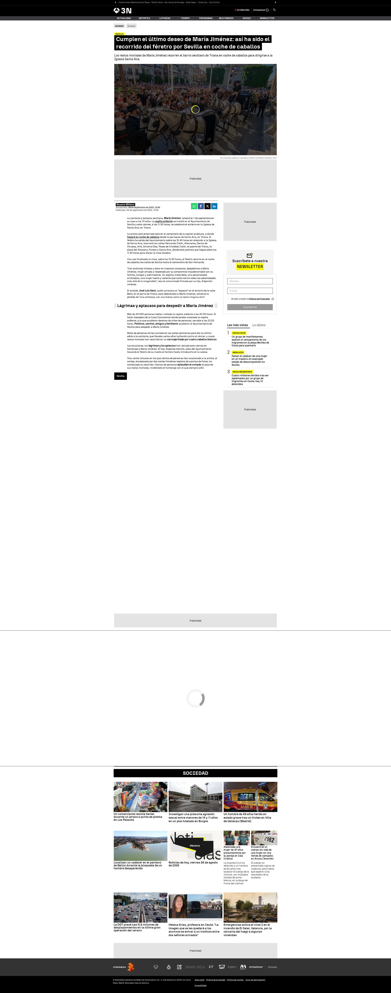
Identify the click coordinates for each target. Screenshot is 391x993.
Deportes (144, 18)
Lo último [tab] (258, 325)
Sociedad (195, 773)
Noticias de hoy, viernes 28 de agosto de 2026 (193, 864)
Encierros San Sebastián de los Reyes (134, 2)
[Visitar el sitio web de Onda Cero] (222, 967)
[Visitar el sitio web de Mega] (200, 967)
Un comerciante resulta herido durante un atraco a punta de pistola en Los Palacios (138, 816)
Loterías (164, 18)
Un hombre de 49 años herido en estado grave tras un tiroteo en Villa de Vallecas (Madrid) (247, 817)
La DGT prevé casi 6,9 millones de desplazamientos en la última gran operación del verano (137, 927)
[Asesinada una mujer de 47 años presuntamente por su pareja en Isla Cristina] (237, 838)
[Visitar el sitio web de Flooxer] (272, 967)
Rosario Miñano (125, 204)
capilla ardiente (164, 221)
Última (243, 10)
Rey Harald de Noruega (174, 2)
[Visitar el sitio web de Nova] (190, 967)
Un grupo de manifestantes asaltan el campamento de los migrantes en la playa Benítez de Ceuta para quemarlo (250, 341)
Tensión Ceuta (157, 2)
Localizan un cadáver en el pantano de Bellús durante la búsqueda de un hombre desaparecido (138, 865)
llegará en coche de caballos (143, 237)
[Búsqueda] (274, 10)
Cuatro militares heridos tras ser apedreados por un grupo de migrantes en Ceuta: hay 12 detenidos (250, 380)
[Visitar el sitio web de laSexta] (168, 967)
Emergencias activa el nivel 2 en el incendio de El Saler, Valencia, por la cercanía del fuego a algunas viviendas (248, 930)
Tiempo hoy (202, 2)
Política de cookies (235, 980)
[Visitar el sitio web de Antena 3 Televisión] (158, 967)
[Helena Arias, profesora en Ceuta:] (195, 907)
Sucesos (131, 26)
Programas (205, 18)
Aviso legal (199, 980)
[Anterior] (115, 2)
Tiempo (185, 18)
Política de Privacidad (259, 299)
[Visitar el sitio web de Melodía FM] (243, 967)
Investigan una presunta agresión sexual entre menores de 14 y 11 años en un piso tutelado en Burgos (193, 817)
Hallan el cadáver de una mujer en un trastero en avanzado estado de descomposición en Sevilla (249, 360)
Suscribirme (250, 307)
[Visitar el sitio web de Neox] (179, 967)
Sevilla (120, 376)
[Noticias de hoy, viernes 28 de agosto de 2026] (195, 846)
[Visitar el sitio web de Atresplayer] (258, 967)
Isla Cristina (214, 2)
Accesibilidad (200, 985)
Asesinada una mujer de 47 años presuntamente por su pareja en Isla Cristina (235, 852)
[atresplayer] (261, 10)
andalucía (238, 352)
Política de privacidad (215, 980)
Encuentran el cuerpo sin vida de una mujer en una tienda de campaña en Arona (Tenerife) (262, 852)
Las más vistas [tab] (237, 325)
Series (247, 18)
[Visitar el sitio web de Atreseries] (211, 967)
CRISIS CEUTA (239, 333)
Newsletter (267, 18)
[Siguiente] (275, 2)
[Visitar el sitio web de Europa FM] (232, 967)
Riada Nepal (191, 2)
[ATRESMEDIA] (123, 967)
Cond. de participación (255, 980)
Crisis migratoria (242, 372)
